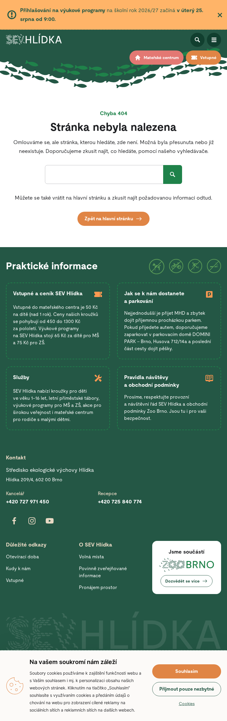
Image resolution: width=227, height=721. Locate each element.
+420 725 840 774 (120, 501)
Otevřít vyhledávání (197, 40)
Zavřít (220, 15)
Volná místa (91, 556)
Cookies (187, 703)
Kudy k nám (18, 568)
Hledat (172, 174)
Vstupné (15, 580)
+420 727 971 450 (27, 501)
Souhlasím (186, 671)
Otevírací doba (22, 556)
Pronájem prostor (98, 587)
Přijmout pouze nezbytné (186, 689)
